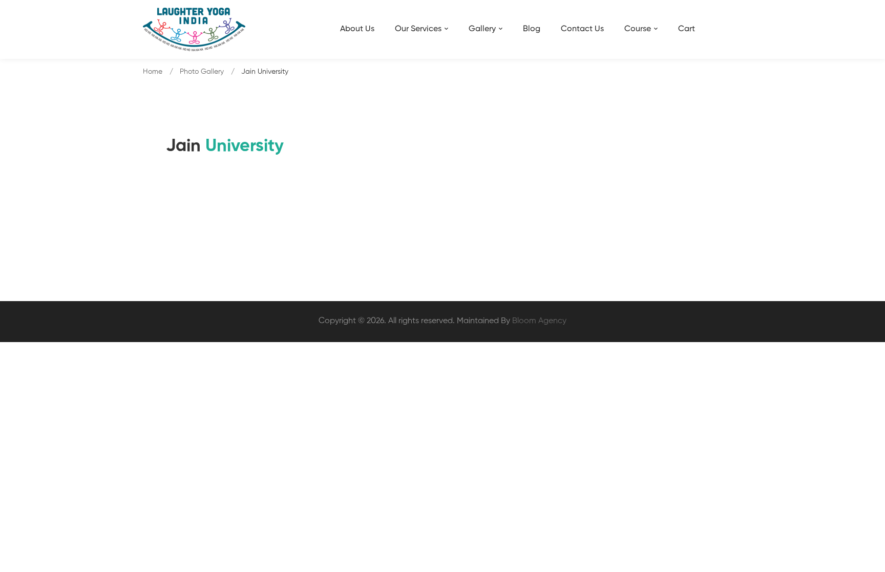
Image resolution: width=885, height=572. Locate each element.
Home (152, 71)
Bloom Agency (539, 321)
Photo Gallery (202, 71)
